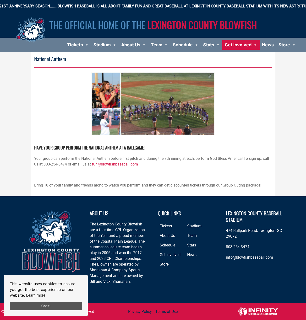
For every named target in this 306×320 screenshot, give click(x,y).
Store (284, 44)
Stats (208, 44)
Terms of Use (166, 311)
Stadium (102, 44)
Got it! (45, 306)
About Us (130, 44)
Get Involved (238, 44)
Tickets (75, 44)
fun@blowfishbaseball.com (115, 164)
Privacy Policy (140, 311)
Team (156, 44)
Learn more (35, 295)
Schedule (183, 44)
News (268, 44)
